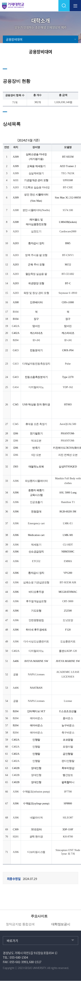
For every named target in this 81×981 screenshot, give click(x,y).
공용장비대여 (14, 39)
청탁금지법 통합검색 (20, 924)
